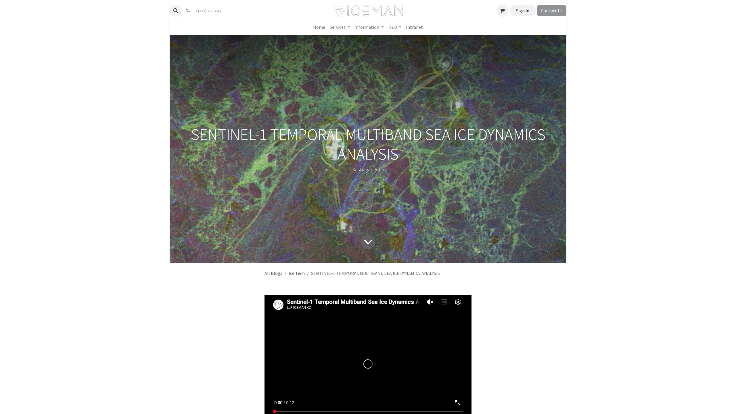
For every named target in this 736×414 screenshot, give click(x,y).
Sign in (522, 11)
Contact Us (552, 11)
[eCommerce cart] (503, 11)
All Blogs (273, 273)
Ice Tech (297, 273)
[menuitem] (319, 27)
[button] (176, 11)
